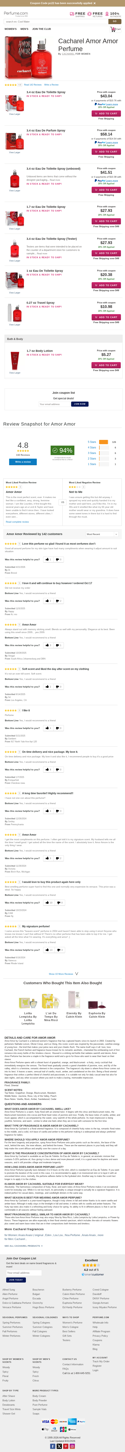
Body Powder (40, 1400)
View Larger (14, 114)
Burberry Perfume (72, 1289)
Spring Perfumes (11, 1322)
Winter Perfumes (11, 1335)
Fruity (5, 1380)
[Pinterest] (65, 1447)
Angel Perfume (10, 1298)
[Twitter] (59, 1447)
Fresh (36, 1376)
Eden (48, 1235)
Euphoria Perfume (72, 1302)
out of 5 (91, 1269)
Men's (24, 29)
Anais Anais (89, 1235)
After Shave (8, 1396)
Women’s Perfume (72, 1322)
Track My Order (101, 1361)
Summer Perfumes (12, 1327)
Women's (11, 29)
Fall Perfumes (9, 1331)
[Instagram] (72, 1447)
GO (115, 21)
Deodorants (8, 1404)
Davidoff (97, 1294)
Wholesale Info (100, 1322)
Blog (95, 1349)
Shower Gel (8, 1413)
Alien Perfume (9, 1294)
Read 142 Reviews (33, 85)
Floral (5, 1376)
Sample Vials (40, 1409)
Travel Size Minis (11, 1409)
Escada (37, 1298)
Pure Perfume (40, 1404)
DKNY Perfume (101, 1298)
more (101, 1235)
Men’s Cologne (70, 1327)
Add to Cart (108, 113)
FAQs (65, 1369)
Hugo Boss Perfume (43, 1307)
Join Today (16, 1280)
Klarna (96, 1344)
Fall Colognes (40, 1331)
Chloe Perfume (70, 1298)
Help (95, 1327)
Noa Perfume (72, 1235)
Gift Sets (67, 1335)
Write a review (23, 461)
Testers (66, 1340)
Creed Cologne (101, 1289)
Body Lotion (8, 1400)
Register (97, 1365)
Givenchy (38, 1302)
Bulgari (36, 1294)
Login (95, 1370)
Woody (6, 1367)
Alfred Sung (8, 1289)
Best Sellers (68, 1331)
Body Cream (39, 1396)
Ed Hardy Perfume (72, 1307)
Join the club (41, 29)
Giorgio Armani (100, 1302)
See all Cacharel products (22, 1246)
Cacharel (68, 54)
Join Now (79, 404)
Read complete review (17, 521)
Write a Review (51, 85)
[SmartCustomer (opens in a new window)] (92, 1275)
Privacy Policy (100, 1335)
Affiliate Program (101, 1331)
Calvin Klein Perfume (73, 1294)
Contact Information (72, 1364)
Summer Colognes (43, 1327)
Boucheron (38, 1289)
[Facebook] (52, 1447)
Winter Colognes (41, 1335)
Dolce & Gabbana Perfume (16, 1302)
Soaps (36, 1413)
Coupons (97, 1340)
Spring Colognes (41, 1322)
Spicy (5, 1371)
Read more (55, 180)
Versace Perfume (11, 1307)
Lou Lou (58, 1235)
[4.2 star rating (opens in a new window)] (91, 1265)
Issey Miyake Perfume (105, 1307)
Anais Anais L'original (30, 1235)
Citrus (36, 1380)
